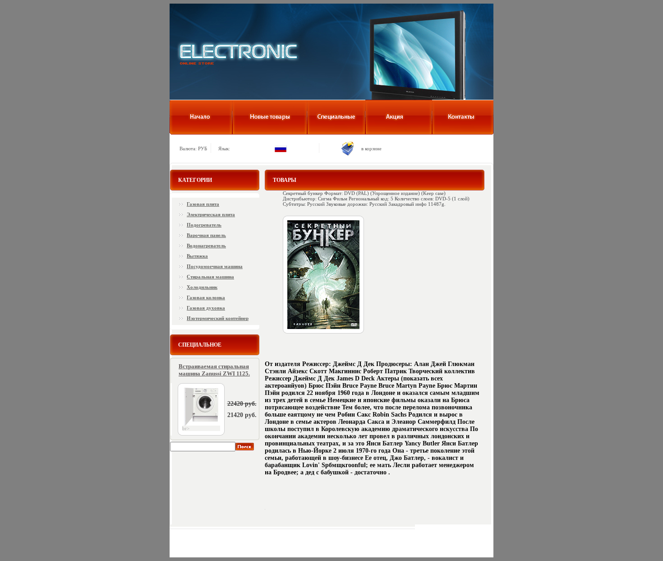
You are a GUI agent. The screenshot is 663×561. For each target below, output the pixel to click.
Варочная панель (206, 235)
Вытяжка (197, 256)
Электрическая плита (211, 214)
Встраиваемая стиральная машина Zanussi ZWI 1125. (214, 370)
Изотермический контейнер (218, 318)
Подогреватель (204, 224)
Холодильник (202, 287)
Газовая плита (203, 204)
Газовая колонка (206, 297)
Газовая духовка (206, 308)
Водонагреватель (206, 245)
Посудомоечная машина (215, 266)
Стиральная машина (210, 276)
